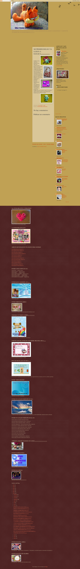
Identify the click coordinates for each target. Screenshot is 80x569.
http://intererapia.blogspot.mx (16, 256)
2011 (14, 491)
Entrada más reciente (37, 144)
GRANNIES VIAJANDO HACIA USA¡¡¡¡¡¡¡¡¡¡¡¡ (21, 510)
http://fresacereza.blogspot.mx (17, 255)
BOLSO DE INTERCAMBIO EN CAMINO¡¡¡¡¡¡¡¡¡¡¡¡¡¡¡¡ (22, 518)
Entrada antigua (50, 144)
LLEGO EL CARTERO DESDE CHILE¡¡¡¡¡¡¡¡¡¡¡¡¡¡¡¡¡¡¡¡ (22, 529)
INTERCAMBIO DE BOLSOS (42, 106)
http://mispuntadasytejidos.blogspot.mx (18, 259)
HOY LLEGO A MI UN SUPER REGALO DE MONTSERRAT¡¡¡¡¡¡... (24, 531)
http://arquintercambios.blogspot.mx (18, 250)
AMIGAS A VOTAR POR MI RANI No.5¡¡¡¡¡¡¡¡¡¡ (21, 508)
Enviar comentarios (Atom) (41, 146)
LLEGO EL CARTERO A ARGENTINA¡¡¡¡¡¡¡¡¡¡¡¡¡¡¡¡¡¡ (22, 524)
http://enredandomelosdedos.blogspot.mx (19, 253)
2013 (14, 488)
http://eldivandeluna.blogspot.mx (17, 252)
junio (15, 504)
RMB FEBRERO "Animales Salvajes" (64, 151)
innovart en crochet (60, 185)
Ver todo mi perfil (59, 65)
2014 (14, 486)
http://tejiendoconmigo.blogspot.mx (17, 265)
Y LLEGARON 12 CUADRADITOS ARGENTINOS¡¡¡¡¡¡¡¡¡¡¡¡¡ (23, 521)
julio (14, 502)
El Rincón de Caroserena (61, 127)
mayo (15, 505)
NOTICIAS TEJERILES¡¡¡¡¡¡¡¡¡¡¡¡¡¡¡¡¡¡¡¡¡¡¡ (20, 515)
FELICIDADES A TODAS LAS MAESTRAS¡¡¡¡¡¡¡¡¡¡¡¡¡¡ (22, 520)
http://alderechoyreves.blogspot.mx (18, 249)
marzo (15, 536)
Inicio (44, 144)
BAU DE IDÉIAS (59, 141)
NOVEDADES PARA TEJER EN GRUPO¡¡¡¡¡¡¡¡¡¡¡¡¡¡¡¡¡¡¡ (22, 516)
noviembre (15, 496)
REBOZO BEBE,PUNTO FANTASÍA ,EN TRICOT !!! (64, 196)
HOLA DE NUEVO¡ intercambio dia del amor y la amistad (65, 160)
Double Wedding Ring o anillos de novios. (64, 179)
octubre (15, 497)
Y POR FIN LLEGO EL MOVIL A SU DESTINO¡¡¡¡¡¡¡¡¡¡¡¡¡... (23, 523)
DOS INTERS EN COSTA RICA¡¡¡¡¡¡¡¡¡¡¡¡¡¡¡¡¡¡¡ (21, 513)
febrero (15, 538)
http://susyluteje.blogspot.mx (16, 262)
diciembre (15, 494)
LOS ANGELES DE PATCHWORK (60, 168)
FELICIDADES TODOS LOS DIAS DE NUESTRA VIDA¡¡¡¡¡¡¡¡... (24, 528)
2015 (14, 485)
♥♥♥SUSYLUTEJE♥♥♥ (61, 149)
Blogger (46, 566)
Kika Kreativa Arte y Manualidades (60, 158)
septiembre (16, 499)
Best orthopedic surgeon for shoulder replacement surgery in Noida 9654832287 (62, 129)
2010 (14, 493)
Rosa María (64, 51)
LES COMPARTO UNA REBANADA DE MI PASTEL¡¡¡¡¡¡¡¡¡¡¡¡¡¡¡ (24, 526)
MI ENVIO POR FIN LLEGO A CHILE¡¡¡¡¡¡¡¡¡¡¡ (21, 507)
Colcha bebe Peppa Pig (64, 169)
